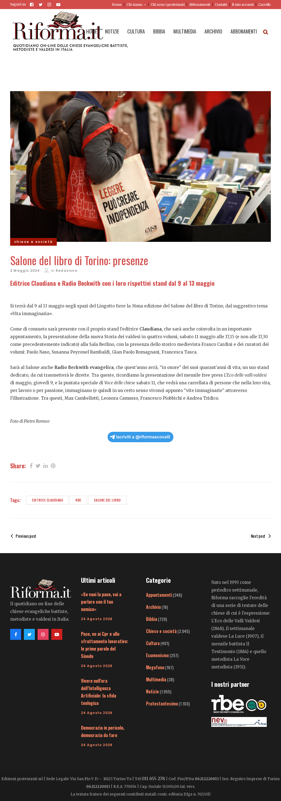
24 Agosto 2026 (97, 619)
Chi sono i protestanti (167, 4)
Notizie (152, 691)
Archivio (153, 607)
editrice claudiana (47, 500)
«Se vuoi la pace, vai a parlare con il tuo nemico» (101, 601)
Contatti (221, 4)
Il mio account (243, 4)
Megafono (155, 667)
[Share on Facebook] (31, 465)
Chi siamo (134, 4)
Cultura (153, 643)
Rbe (78, 500)
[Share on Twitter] (38, 465)
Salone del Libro (107, 500)
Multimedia (156, 679)
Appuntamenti (159, 595)
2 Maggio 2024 (25, 270)
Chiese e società (161, 631)
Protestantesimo (162, 703)
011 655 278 (153, 778)
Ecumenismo (157, 655)
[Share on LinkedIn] (45, 465)
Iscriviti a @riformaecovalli (143, 436)
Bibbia (151, 619)
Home (117, 4)
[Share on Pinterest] (53, 465)
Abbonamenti (199, 4)
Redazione (66, 270)
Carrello (264, 4)
